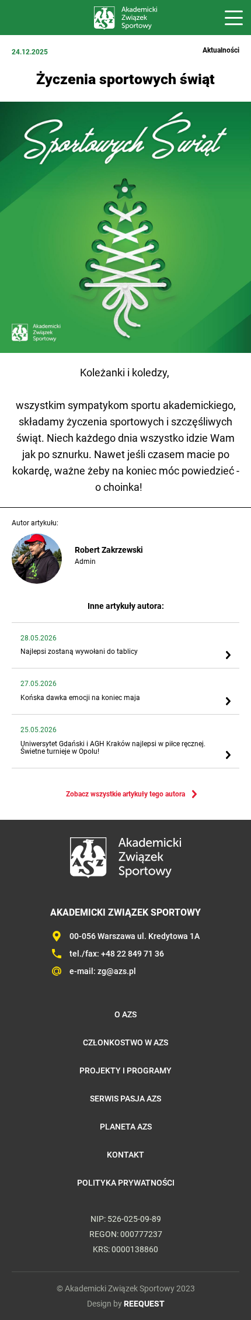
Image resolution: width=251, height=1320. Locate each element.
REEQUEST (144, 1303)
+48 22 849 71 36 (132, 953)
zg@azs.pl (116, 971)
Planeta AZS (126, 1126)
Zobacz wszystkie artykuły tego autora (125, 794)
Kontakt (125, 1154)
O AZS (125, 1014)
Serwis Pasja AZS (125, 1098)
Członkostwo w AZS (125, 1042)
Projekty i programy (125, 1070)
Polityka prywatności (126, 1182)
